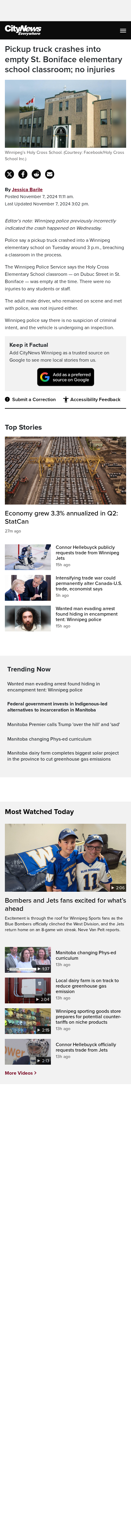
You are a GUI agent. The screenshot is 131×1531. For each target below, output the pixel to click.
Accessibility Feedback (95, 400)
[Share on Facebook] (22, 174)
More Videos (19, 1073)
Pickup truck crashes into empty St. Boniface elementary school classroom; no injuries (63, 59)
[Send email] (49, 174)
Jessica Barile (27, 190)
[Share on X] (9, 174)
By (24, 190)
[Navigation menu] (123, 30)
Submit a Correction (34, 400)
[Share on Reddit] (36, 174)
